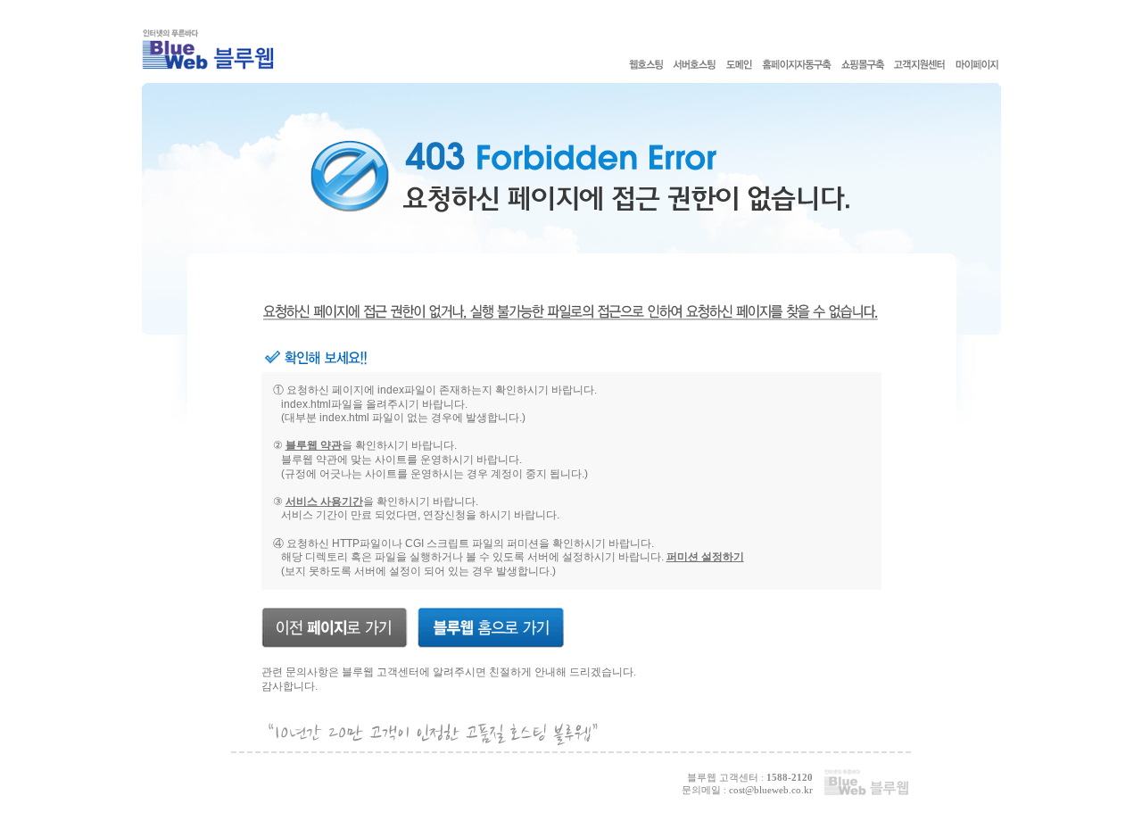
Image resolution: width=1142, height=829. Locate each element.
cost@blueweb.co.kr (771, 789)
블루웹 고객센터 (380, 672)
